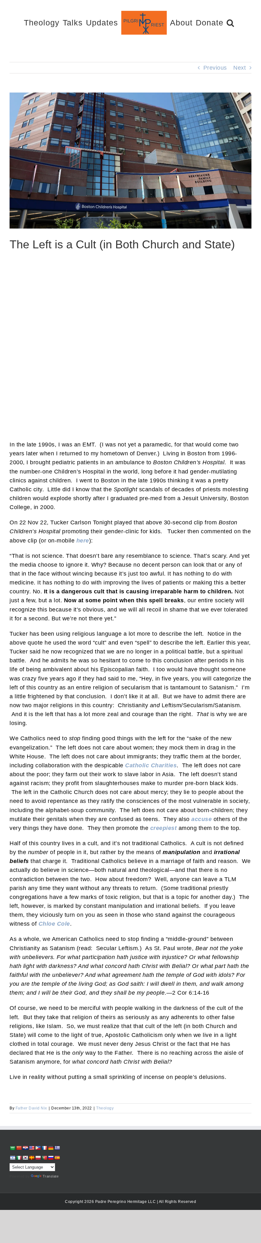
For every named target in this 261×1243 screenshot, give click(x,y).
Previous (215, 68)
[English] (31, 1147)
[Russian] (50, 1157)
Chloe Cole (54, 924)
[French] (44, 1147)
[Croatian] (25, 1147)
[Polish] (38, 1157)
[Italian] (19, 1157)
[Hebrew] (12, 1157)
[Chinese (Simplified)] (19, 1147)
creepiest (163, 828)
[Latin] (31, 1157)
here (82, 540)
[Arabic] (12, 1148)
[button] (230, 22)
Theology (105, 1108)
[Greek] (57, 1147)
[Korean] (25, 1157)
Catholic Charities (151, 765)
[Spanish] (57, 1157)
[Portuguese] (44, 1157)
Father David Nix (31, 1108)
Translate (51, 1176)
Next (239, 68)
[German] (50, 1147)
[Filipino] (38, 1147)
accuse (201, 819)
